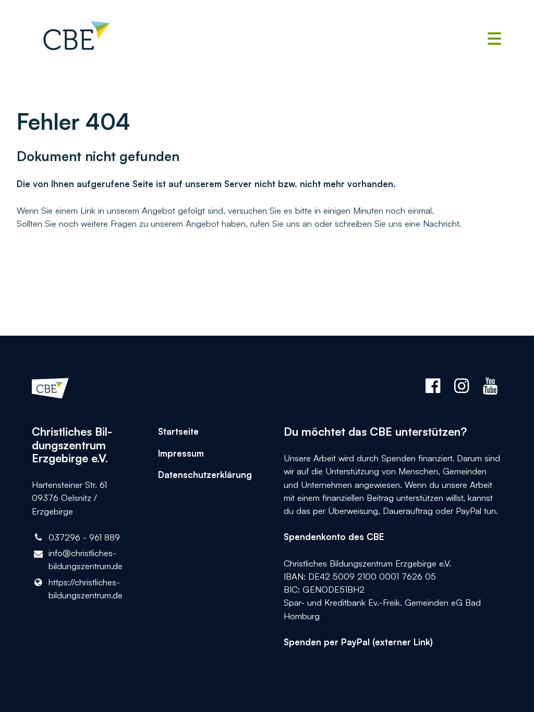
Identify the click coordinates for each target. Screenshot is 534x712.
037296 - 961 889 (84, 537)
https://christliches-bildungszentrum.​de (85, 588)
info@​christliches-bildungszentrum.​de (85, 559)
